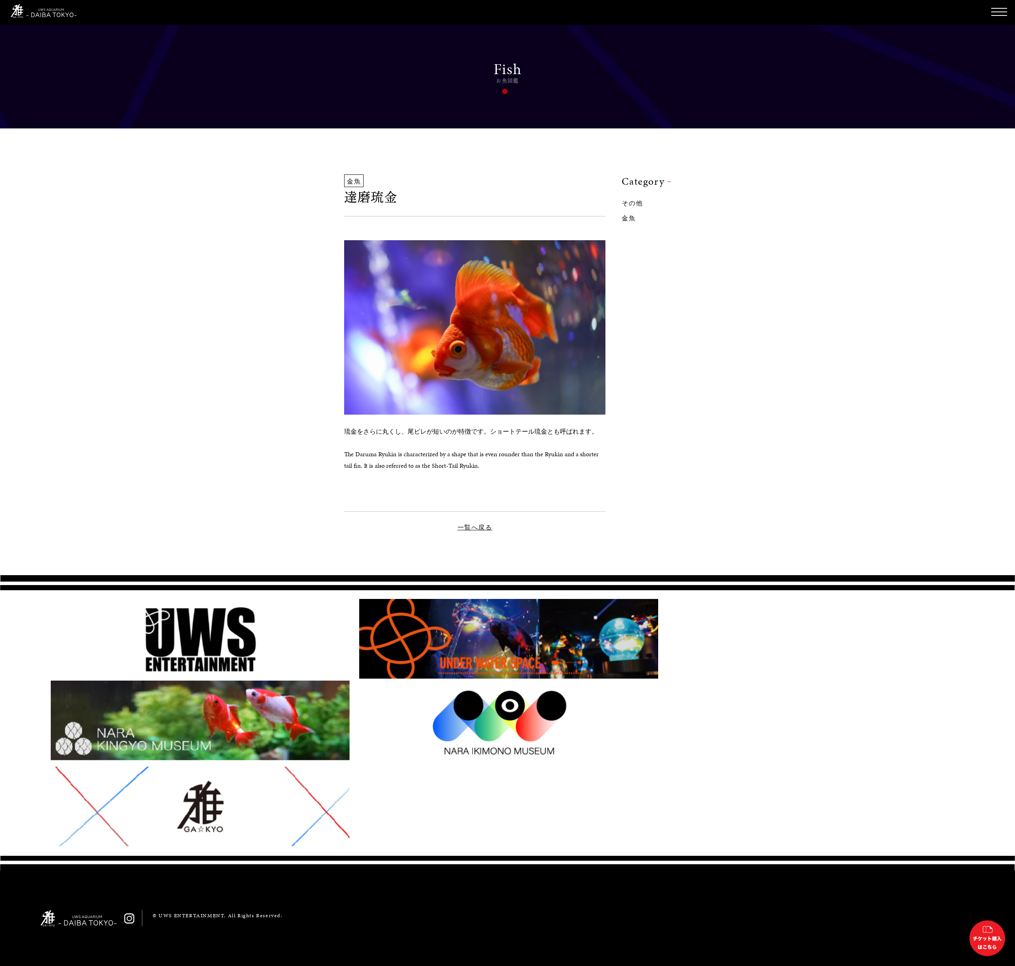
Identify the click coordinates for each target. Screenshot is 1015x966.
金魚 (629, 218)
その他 (632, 203)
